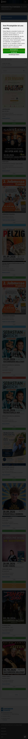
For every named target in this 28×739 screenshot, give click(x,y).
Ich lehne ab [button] (14, 52)
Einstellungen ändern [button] (14, 54)
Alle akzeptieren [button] (14, 49)
